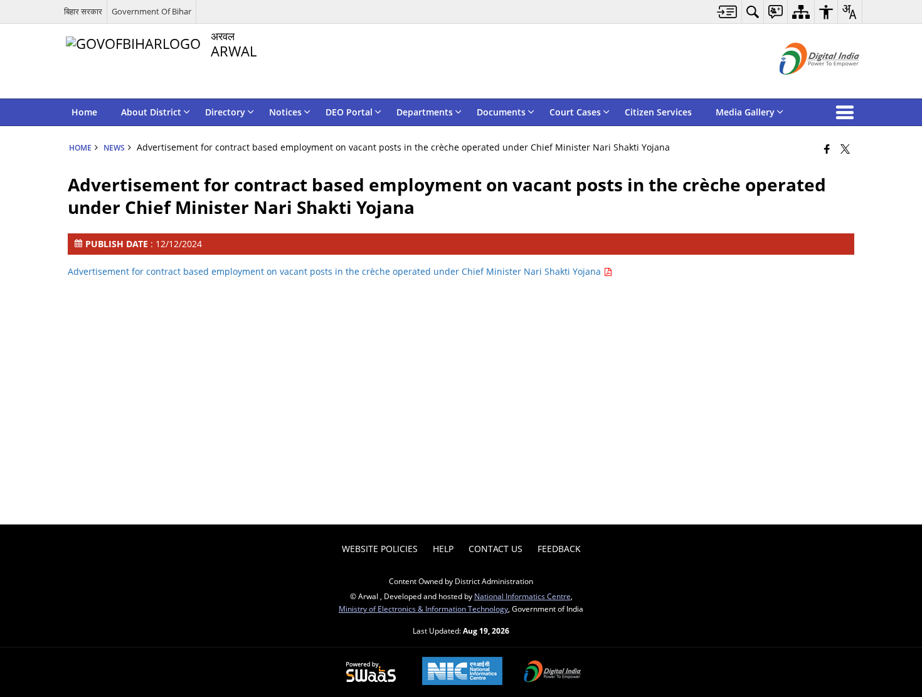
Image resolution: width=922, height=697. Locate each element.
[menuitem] (727, 11)
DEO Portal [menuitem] (349, 112)
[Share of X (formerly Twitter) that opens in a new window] (845, 149)
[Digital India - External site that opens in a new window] (803, 85)
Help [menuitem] (443, 549)
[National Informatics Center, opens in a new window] (462, 672)
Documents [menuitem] (501, 112)
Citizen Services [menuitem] (658, 112)
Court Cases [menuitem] (575, 112)
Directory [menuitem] (225, 112)
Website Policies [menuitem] (380, 549)
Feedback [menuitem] (559, 549)
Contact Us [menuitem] (495, 549)
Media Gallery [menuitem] (745, 112)
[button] (847, 112)
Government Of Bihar (151, 11)
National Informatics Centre (522, 596)
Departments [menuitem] (424, 112)
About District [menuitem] (151, 112)
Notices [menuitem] (285, 112)
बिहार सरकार (83, 11)
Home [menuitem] (84, 112)
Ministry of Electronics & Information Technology (423, 609)
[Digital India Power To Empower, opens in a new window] (552, 672)
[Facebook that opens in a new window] (827, 149)
